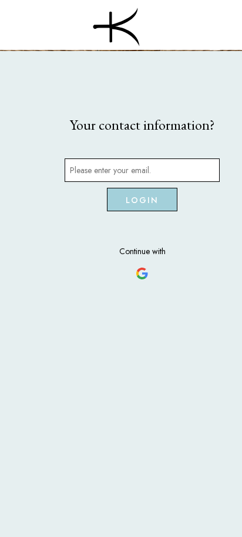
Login (142, 200)
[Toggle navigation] (215, 46)
